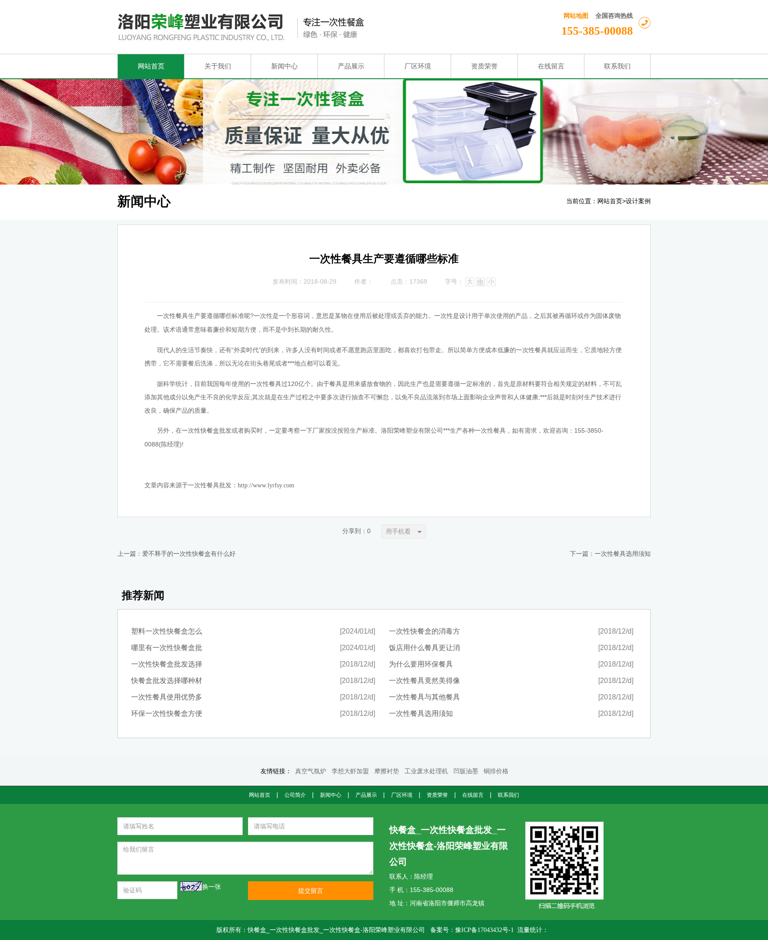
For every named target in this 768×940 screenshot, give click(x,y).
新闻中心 (330, 795)
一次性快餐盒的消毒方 (424, 631)
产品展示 (366, 795)
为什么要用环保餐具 (421, 664)
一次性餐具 (172, 316)
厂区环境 (401, 795)
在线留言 (473, 795)
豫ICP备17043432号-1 (484, 930)
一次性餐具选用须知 (623, 553)
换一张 (211, 887)
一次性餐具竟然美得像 (424, 680)
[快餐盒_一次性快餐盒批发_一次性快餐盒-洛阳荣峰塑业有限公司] (293, 27)
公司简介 (295, 795)
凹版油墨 (465, 771)
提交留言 (310, 890)
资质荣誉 (437, 795)
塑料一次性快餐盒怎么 (166, 631)
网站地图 (576, 15)
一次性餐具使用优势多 (166, 697)
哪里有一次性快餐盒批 (166, 647)
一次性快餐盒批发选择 (166, 664)
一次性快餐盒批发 (207, 430)
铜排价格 (496, 771)
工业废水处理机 (426, 771)
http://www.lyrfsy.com (266, 485)
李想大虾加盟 (350, 771)
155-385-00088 (597, 30)
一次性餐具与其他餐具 (424, 697)
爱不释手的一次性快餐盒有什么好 (189, 553)
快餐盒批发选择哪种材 (166, 680)
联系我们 (508, 795)
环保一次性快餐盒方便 (166, 713)
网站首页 (609, 201)
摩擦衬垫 (386, 771)
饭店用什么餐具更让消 (424, 647)
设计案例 (638, 201)
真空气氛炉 (310, 771)
